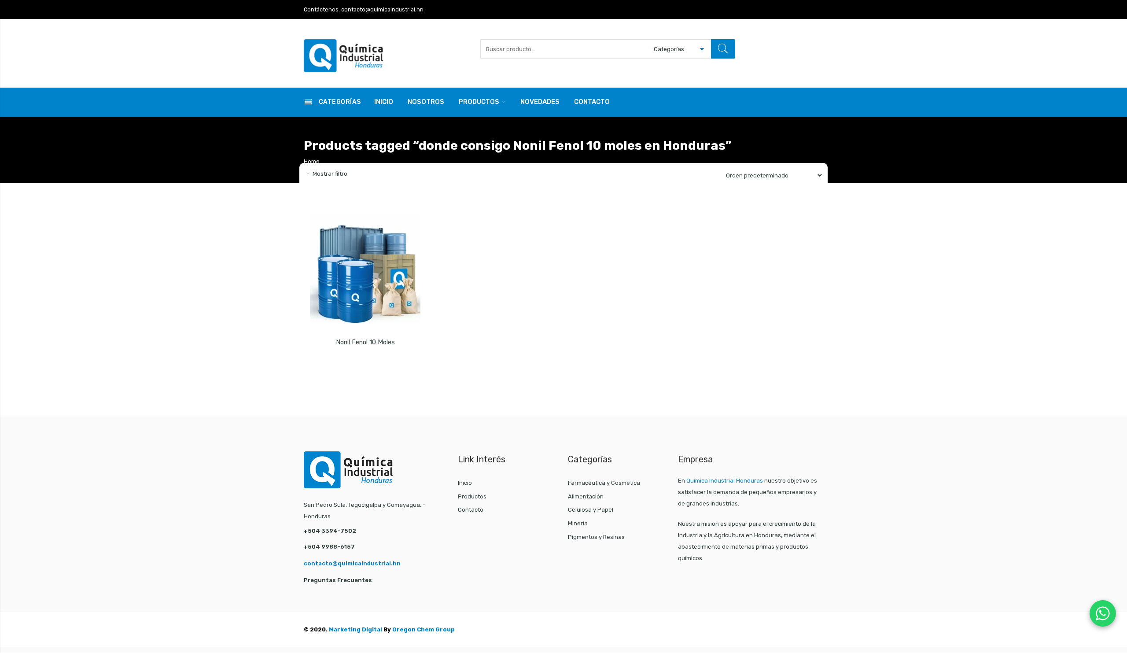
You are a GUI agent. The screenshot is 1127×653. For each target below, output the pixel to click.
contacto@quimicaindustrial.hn (352, 563)
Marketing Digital (355, 629)
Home (312, 161)
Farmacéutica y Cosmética (604, 483)
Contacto (592, 102)
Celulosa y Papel (590, 509)
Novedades (540, 102)
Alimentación (586, 496)
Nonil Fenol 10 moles (365, 342)
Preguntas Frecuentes (338, 580)
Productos (479, 102)
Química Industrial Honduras (724, 480)
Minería (578, 523)
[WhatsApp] (1103, 613)
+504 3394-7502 (330, 531)
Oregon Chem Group (423, 629)
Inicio (383, 102)
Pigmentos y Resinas (596, 537)
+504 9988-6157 (329, 546)
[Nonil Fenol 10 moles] (365, 268)
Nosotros (426, 102)
